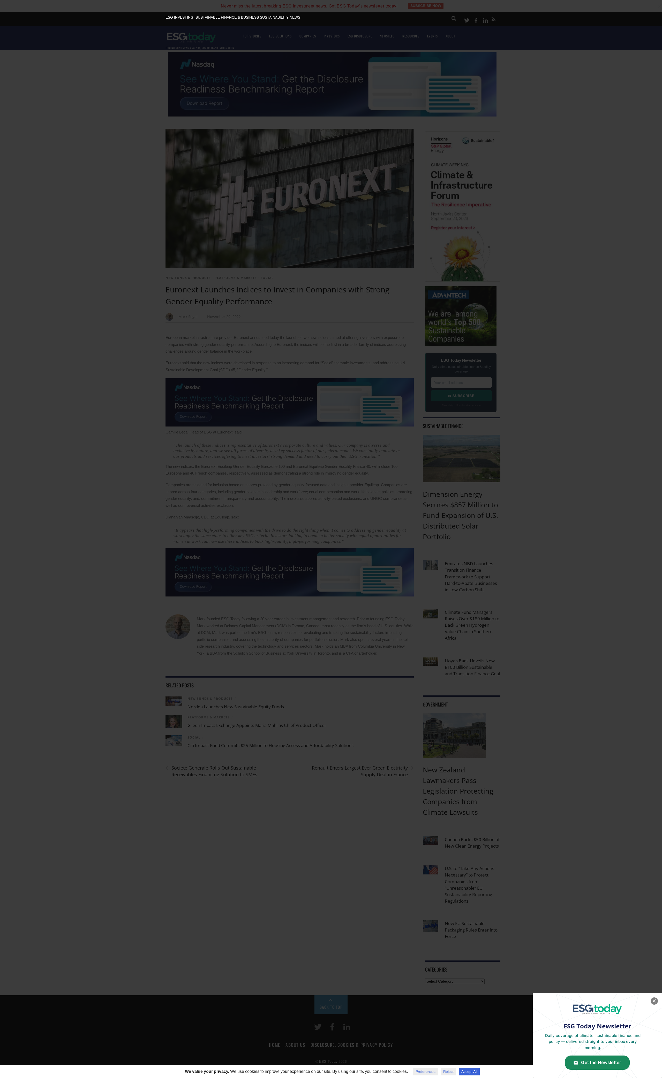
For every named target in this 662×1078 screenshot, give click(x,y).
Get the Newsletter (601, 1062)
